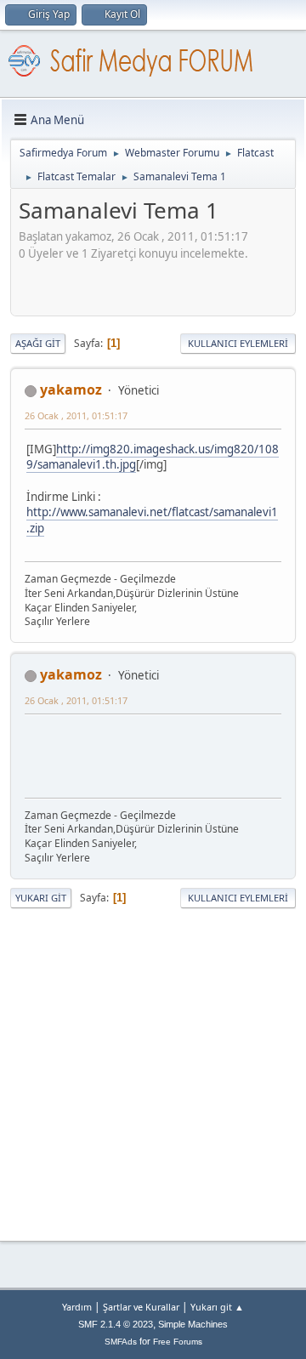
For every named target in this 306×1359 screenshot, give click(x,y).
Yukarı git (40, 897)
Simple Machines (193, 1324)
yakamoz (71, 389)
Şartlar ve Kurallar (141, 1306)
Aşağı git (37, 343)
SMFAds (121, 1341)
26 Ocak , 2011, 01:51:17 (76, 415)
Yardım (77, 1306)
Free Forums (177, 1341)
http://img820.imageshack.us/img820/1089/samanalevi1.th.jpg (152, 457)
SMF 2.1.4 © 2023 (115, 1324)
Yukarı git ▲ (217, 1306)
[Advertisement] (162, 283)
